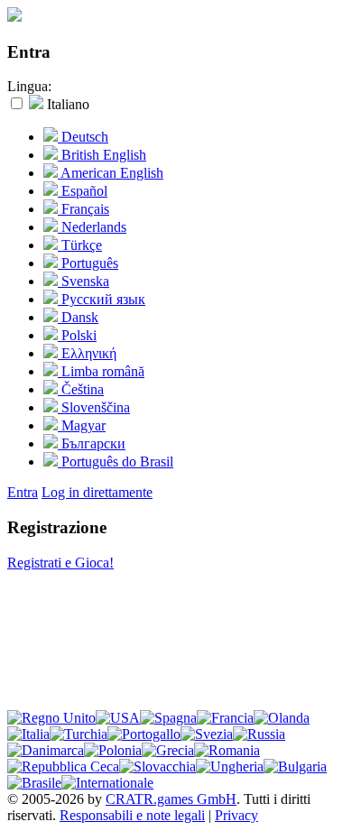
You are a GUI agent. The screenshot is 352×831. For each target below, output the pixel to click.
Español (82, 191)
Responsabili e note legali (132, 815)
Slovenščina (94, 407)
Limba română (101, 371)
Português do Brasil (115, 461)
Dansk (78, 317)
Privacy (236, 815)
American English (110, 172)
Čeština (81, 389)
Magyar (82, 425)
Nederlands (92, 227)
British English (102, 154)
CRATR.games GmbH (171, 799)
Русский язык (101, 299)
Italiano (66, 104)
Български (91, 443)
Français (83, 209)
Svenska (83, 281)
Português (88, 263)
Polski (77, 335)
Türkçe (80, 245)
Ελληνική (87, 353)
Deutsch (83, 136)
